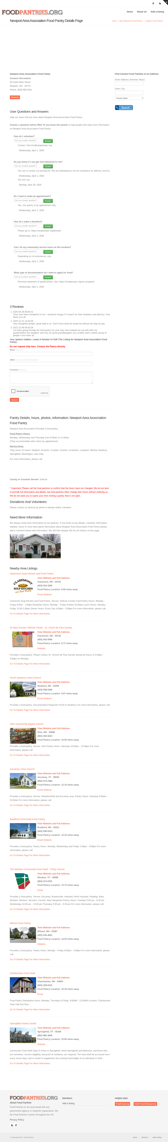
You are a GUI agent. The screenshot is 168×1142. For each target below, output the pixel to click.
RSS (11, 1124)
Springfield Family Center (23, 1023)
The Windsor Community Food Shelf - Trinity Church (37, 869)
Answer (48, 141)
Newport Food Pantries (154, 21)
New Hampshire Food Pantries (130, 21)
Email (40, 594)
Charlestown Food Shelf (22, 973)
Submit (14, 399)
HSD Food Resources (145, 1104)
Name (16, 350)
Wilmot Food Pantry (20, 923)
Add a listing (157, 11)
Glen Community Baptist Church (27, 724)
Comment (18, 370)
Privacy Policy (17, 1120)
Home (130, 11)
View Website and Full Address (53, 578)
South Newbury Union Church (25, 677)
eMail (24, 360)
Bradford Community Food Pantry (27, 819)
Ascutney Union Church (22, 769)
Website (15, 97)
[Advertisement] (84, 45)
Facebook (15, 1124)
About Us (142, 11)
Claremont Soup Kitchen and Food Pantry (32, 573)
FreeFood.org (122, 1104)
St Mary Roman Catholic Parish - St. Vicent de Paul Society (41, 627)
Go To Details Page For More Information (30, 613)
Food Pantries (33, 13)
